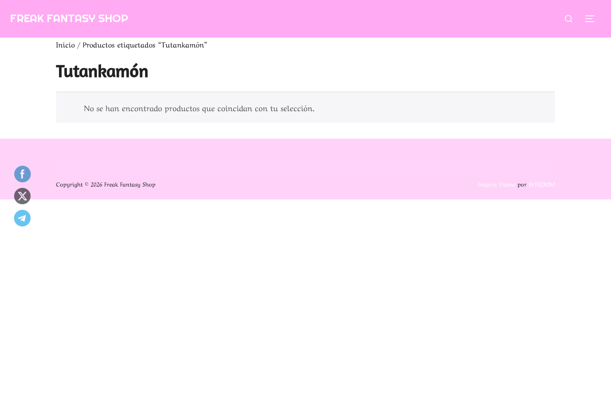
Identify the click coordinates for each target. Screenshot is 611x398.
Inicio (65, 44)
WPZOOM (542, 183)
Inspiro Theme (496, 183)
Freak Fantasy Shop (69, 18)
